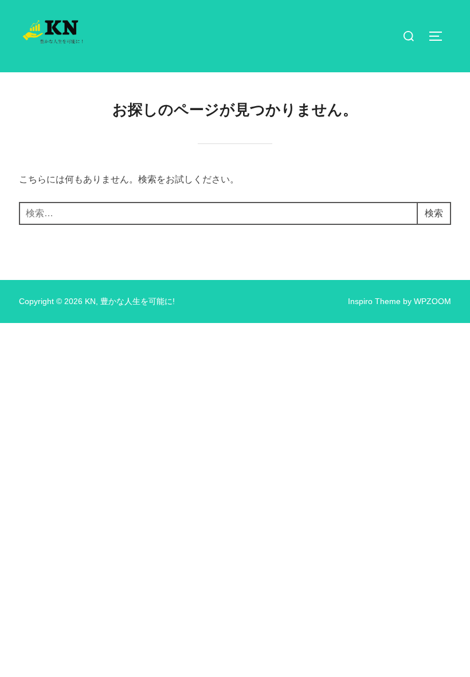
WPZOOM (432, 301)
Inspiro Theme (374, 301)
